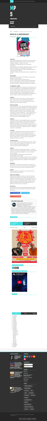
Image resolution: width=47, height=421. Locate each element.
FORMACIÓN (26, 379)
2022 (14, 318)
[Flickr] (25, 359)
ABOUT (24, 418)
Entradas (26, 364)
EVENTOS (33, 395)
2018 (14, 321)
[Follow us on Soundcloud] (34, 357)
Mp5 (17, 414)
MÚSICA (26, 402)
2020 (14, 319)
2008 (14, 345)
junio (14, 336)
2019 (14, 320)
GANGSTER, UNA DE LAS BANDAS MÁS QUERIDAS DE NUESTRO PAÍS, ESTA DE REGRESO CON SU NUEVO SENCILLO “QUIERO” (16, 375)
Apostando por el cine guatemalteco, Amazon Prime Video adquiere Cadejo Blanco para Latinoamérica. (16, 390)
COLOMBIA (31, 392)
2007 (14, 346)
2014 (14, 326)
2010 (14, 343)
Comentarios (27, 366)
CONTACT (34, 418)
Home (11, 31)
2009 (14, 344)
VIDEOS (32, 409)
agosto (14, 335)
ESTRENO (27, 395)
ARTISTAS (27, 390)
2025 (14, 315)
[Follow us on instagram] (15, 268)
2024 (14, 316)
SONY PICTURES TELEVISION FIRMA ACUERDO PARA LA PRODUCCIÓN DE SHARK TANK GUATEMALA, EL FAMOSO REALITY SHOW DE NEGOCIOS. (16, 365)
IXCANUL (26, 397)
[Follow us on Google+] (32, 357)
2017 (14, 322)
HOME (20, 418)
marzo (14, 339)
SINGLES (26, 409)
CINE (26, 392)
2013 (14, 327)
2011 (14, 329)
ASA (31, 390)
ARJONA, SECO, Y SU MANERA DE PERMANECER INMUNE (17, 357)
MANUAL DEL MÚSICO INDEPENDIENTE (28, 375)
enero (14, 342)
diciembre (15, 330)
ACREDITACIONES (28, 385)
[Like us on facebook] (18, 268)
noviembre (15, 331)
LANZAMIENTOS (28, 399)
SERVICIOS (26, 373)
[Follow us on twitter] (13, 268)
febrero (14, 341)
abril (14, 338)
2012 (14, 328)
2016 (14, 323)
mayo (14, 337)
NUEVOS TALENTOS (29, 406)
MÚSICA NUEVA (28, 404)
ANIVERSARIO (27, 388)
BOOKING (29, 418)
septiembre (15, 334)
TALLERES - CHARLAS (28, 377)
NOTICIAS (25, 371)
